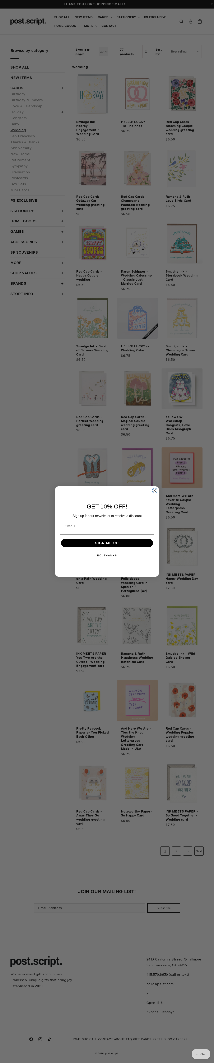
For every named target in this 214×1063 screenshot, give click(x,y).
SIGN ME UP (107, 543)
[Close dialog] (154, 490)
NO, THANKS (107, 555)
